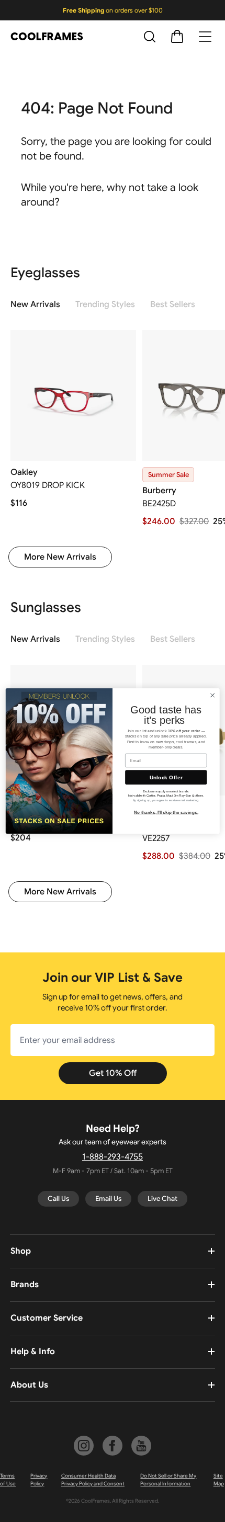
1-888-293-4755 (112, 1157)
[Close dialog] (212, 695)
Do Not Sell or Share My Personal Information (168, 1479)
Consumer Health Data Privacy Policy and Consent (93, 1479)
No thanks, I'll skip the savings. (166, 812)
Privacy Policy (38, 1479)
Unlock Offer (166, 777)
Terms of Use (8, 1479)
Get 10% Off (113, 1073)
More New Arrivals (60, 557)
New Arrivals (35, 304)
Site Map (218, 1479)
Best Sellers (172, 304)
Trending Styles (105, 304)
